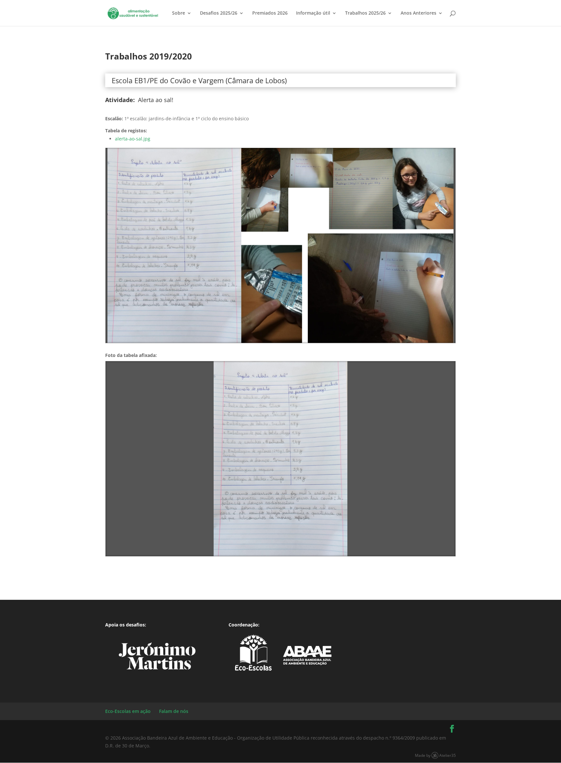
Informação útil (313, 13)
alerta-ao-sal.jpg (132, 139)
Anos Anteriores (418, 13)
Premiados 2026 (270, 13)
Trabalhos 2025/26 (365, 13)
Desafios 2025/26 (218, 13)
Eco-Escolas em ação (128, 711)
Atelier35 (447, 755)
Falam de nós (173, 711)
